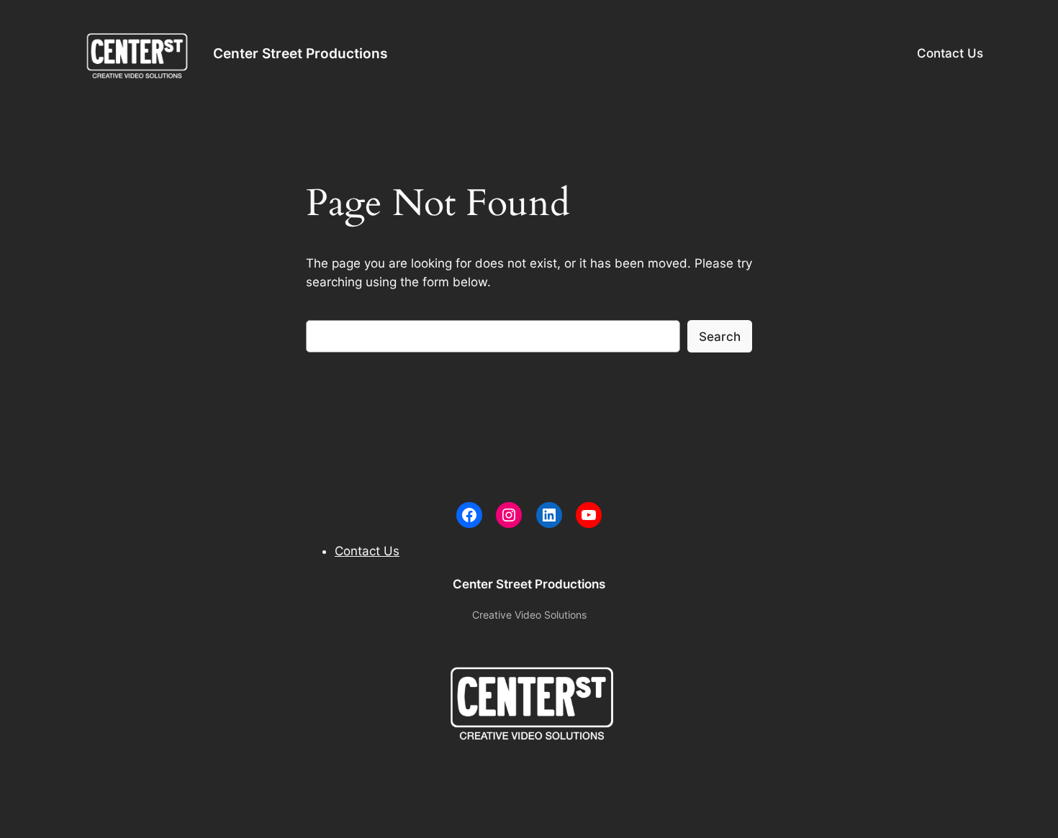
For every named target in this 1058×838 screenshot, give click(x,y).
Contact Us (950, 53)
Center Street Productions (300, 53)
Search (720, 336)
